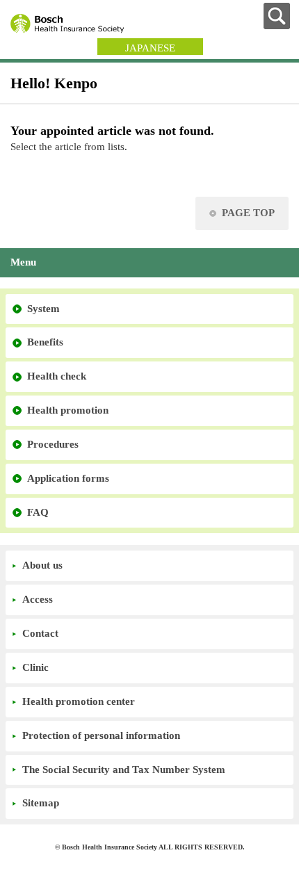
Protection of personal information (101, 735)
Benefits (45, 342)
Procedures (53, 444)
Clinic (35, 667)
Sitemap (40, 802)
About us (42, 565)
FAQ (38, 512)
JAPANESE (150, 48)
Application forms (68, 478)
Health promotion (67, 410)
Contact (40, 633)
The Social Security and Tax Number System (123, 769)
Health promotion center (78, 701)
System (43, 308)
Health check (56, 376)
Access (37, 599)
